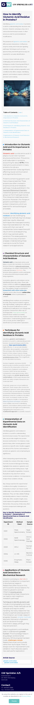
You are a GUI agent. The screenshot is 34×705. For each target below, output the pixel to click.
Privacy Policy (26, 696)
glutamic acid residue (16, 24)
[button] (32, 4)
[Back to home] (16, 4)
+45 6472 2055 (8, 688)
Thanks (14, 701)
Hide (20, 112)
